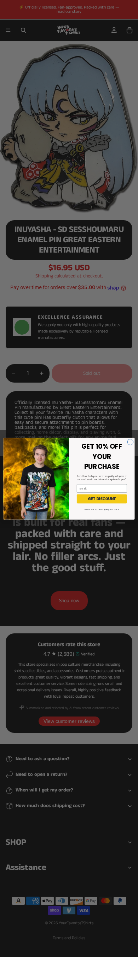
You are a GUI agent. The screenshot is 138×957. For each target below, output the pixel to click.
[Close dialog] (130, 442)
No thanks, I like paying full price (102, 509)
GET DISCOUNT (102, 499)
